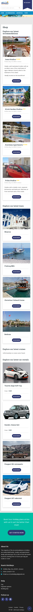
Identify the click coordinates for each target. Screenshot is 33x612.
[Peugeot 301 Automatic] (16, 451)
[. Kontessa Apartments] (16, 132)
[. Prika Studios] (16, 167)
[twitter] (6, 599)
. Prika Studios (11, 180)
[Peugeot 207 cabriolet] (16, 485)
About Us (13, 16)
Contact (11, 607)
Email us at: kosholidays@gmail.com (14, 574)
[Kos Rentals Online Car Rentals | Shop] (5, 3)
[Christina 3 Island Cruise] (16, 287)
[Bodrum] (16, 321)
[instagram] (10, 599)
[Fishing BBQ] (16, 253)
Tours (26, 13)
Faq (2, 584)
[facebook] (2, 599)
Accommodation (10, 13)
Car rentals (19, 13)
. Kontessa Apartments (15, 145)
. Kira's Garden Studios (15, 109)
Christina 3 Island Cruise (14, 300)
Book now (16, 81)
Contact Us (20, 16)
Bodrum (7, 334)
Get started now (16, 533)
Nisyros (7, 232)
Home (2, 13)
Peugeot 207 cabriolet (13, 498)
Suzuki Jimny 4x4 (11, 425)
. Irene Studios (12, 59)
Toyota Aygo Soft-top (13, 386)
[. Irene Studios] (16, 46)
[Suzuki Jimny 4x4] (16, 412)
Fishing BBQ (9, 266)
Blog (7, 16)
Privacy (21, 607)
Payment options (6, 586)
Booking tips (4, 588)
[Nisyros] (16, 219)
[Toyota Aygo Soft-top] (16, 372)
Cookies (16, 607)
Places (2, 16)
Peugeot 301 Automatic (13, 464)
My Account (27, 2)
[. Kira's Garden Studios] (16, 96)
